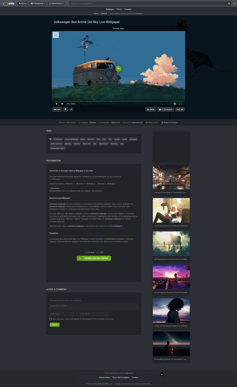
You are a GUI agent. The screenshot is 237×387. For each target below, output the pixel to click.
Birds (82, 139)
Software (110, 9)
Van (121, 144)
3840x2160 (115, 122)
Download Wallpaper (96, 258)
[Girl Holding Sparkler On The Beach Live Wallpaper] (171, 344)
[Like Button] (65, 109)
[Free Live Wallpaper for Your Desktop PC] (8, 3)
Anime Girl (58, 139)
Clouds (117, 139)
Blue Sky (91, 139)
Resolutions (56, 3)
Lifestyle (104, 13)
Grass (125, 139)
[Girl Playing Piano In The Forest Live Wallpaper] (171, 243)
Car (104, 139)
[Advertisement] (94, 268)
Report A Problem (171, 122)
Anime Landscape (71, 139)
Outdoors (133, 139)
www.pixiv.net (136, 122)
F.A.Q (119, 9)
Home (23, 3)
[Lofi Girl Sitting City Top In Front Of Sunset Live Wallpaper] (171, 277)
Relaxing (68, 144)
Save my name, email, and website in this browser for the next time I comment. (83, 319)
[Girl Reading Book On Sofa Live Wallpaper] (171, 210)
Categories (38, 3)
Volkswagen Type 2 (58, 148)
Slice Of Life (103, 144)
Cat (110, 139)
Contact (127, 9)
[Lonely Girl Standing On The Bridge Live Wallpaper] (171, 177)
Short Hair (86, 144)
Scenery (77, 144)
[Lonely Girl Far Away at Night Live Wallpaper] (171, 310)
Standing (114, 144)
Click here (56, 179)
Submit (54, 324)
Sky (95, 144)
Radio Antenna (56, 144)
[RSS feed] (234, 3)
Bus (98, 139)
